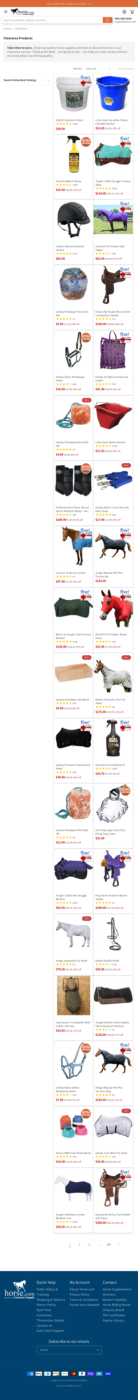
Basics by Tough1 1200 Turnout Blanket (73, 636)
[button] (27, 80)
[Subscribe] (97, 1350)
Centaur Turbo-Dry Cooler (71, 572)
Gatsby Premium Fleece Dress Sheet (73, 766)
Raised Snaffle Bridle (107, 960)
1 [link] (70, 1244)
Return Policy (46, 1305)
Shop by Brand (113, 1310)
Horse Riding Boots (116, 1305)
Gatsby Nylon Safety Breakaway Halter (67, 1089)
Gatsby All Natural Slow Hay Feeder (111, 378)
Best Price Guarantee (44, 1312)
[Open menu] (6, 11)
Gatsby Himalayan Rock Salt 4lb (72, 313)
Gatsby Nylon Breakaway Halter (70, 378)
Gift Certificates (114, 1315)
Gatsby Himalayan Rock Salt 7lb (72, 831)
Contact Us (44, 1325)
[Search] (107, 20)
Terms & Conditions (84, 1300)
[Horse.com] (22, 11)
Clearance (21, 28)
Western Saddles (115, 1300)
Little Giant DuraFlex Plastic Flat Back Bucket (111, 121)
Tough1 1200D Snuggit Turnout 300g (113, 183)
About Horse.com (82, 1289)
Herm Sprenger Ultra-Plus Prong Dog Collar (110, 831)
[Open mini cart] (132, 12)
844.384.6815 (123, 18)
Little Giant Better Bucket (110, 442)
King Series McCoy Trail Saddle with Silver (112, 1216)
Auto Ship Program (50, 1331)
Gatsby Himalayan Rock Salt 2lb (72, 444)
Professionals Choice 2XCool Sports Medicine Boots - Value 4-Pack (73, 509)
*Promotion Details (50, 1320)
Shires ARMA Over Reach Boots (73, 1153)
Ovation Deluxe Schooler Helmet (70, 248)
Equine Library (113, 1320)
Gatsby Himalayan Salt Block (72, 699)
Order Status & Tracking (47, 1291)
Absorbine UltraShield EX (110, 765)
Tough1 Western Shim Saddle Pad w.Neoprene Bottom (112, 1024)
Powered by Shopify (78, 1380)
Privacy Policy (79, 1294)
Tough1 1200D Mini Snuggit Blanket (71, 897)
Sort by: (77, 68)
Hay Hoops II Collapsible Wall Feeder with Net (73, 1024)
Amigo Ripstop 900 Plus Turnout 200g (109, 1089)
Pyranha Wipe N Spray (68, 181)
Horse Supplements (117, 1289)
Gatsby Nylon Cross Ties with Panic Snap (112, 509)
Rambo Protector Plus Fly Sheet (110, 701)
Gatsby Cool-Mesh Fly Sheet (111, 1153)
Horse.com (63, 1380)
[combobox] (57, 20)
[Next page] (118, 1244)
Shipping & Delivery (51, 1300)
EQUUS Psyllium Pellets (69, 120)
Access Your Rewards (84, 1305)
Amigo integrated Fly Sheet (72, 960)
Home (7, 28)
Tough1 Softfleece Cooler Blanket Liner (70, 1216)
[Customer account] (124, 12)
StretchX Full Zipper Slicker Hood (111, 636)
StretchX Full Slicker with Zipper (110, 248)
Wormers (109, 1294)
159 (109, 1244)
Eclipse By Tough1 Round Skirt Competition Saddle (112, 313)
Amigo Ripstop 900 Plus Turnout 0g (109, 574)
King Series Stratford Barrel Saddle (111, 897)
